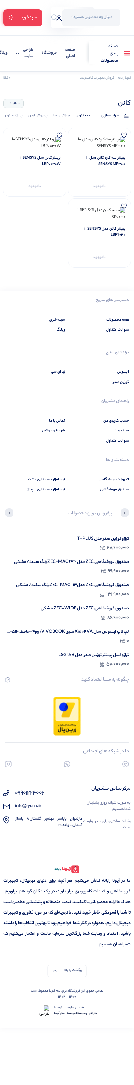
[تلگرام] (125, 764)
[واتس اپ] (67, 764)
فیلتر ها (14, 104)
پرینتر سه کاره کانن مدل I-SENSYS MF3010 (105, 161)
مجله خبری (57, 320)
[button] (125, 513)
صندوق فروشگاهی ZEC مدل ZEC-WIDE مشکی (85, 608)
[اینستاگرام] (8, 764)
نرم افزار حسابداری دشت (46, 480)
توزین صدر (121, 382)
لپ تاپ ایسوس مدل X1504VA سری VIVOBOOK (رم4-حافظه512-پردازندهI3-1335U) (69, 631)
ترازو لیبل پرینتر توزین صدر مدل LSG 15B (93, 655)
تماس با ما (57, 421)
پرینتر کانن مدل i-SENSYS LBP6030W (40, 161)
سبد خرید (122, 431)
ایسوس (123, 372)
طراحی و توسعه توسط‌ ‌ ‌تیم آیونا (75, 1014)
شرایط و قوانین (53, 431)
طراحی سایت (28, 53)
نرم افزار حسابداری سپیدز (46, 490)
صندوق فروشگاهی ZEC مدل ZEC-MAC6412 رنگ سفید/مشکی (71, 562)
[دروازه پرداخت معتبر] (67, 716)
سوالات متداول (117, 330)
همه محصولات (117, 320)
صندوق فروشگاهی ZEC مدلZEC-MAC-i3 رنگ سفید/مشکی (72, 585)
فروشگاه (49, 53)
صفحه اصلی (70, 53)
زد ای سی (58, 372)
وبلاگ (61, 330)
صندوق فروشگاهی (114, 490)
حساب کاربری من (116, 421)
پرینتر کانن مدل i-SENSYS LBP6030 (104, 232)
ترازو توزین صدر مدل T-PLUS (103, 538)
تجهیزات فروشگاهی (114, 480)
